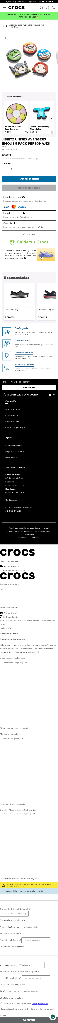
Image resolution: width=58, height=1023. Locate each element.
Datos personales (40, 1003)
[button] (4, 8)
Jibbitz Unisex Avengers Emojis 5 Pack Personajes (27, 26)
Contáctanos (11, 500)
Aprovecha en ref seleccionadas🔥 (35, 15)
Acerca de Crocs (12, 409)
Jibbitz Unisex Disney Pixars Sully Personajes (40, 129)
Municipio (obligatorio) (10, 734)
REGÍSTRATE (29, 387)
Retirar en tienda (29, 188)
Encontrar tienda (13, 421)
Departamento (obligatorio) (13, 658)
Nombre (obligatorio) (10, 927)
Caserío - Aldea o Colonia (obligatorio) (18, 810)
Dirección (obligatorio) (10, 978)
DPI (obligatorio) (8, 965)
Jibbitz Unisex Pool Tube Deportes (13, 127)
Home (4, 26)
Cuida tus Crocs (12, 415)
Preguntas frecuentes (15, 452)
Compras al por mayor (15, 428)
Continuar (29, 1020)
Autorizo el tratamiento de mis (25, 1003)
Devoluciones (11, 458)
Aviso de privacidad (15, 531)
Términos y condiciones (19, 528)
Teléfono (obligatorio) (10, 991)
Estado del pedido (13, 445)
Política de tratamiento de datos (37, 531)
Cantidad (6, 163)
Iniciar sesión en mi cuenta (22, 395)
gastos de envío (10, 159)
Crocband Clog (11, 309)
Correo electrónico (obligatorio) (15, 909)
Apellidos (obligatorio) (10, 940)
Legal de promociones (39, 528)
